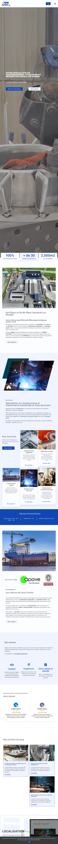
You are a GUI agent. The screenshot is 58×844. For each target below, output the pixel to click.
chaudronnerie (20, 408)
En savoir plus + (11, 504)
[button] (55, 4)
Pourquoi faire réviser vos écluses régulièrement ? (39, 764)
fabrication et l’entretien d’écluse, (29, 416)
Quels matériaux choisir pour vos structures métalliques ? (41, 795)
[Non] (56, 840)
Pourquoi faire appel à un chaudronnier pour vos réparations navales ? (15, 764)
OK (29, 841)
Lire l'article (8, 774)
